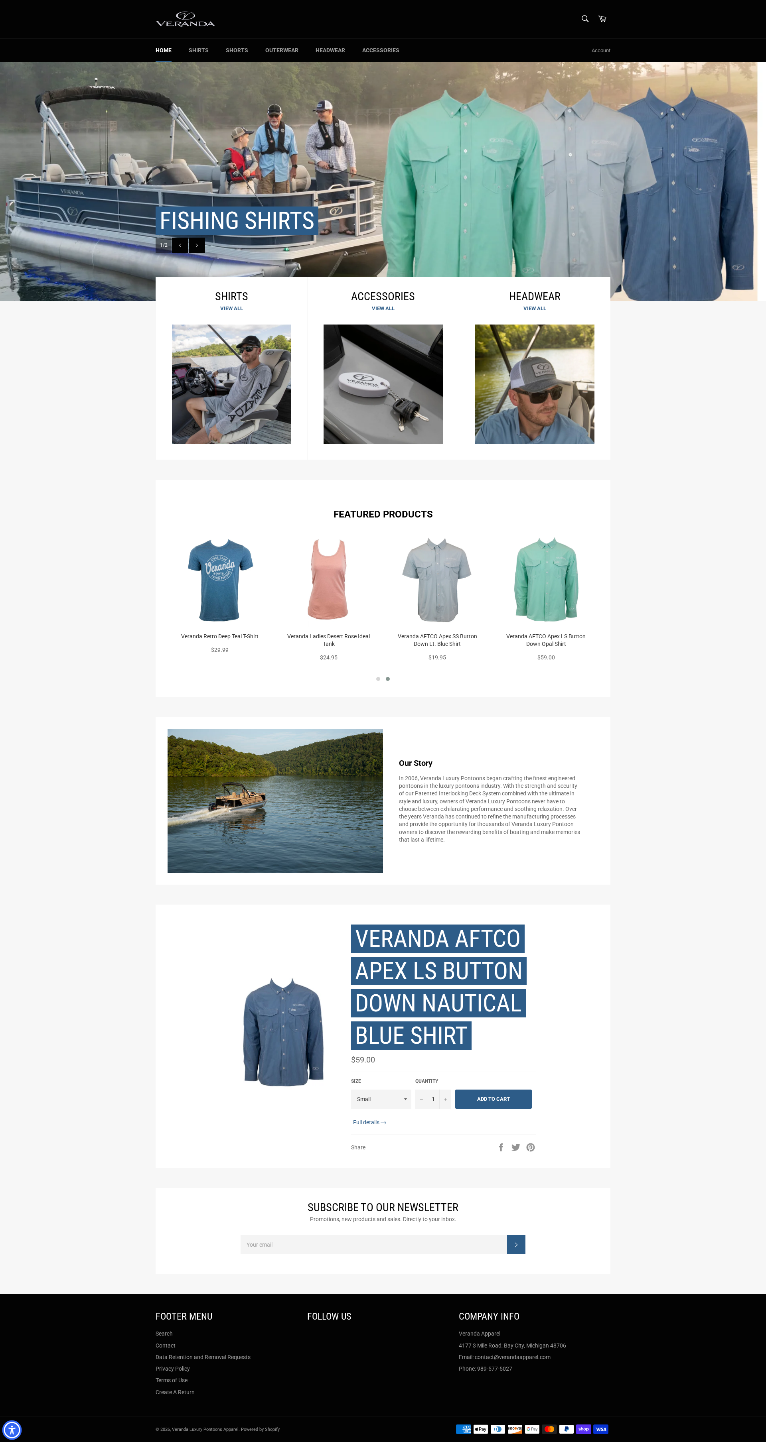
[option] (383, 181)
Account (601, 50)
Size (356, 1081)
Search (164, 1333)
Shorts (237, 50)
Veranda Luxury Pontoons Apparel (205, 1429)
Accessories (380, 50)
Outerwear (281, 50)
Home (164, 50)
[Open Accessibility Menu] (12, 1430)
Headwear (330, 50)
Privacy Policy (173, 1368)
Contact (166, 1345)
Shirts (199, 50)
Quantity (426, 1081)
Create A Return (175, 1392)
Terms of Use (172, 1380)
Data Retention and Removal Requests (203, 1357)
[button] (378, 679)
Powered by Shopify (260, 1429)
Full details (366, 1122)
